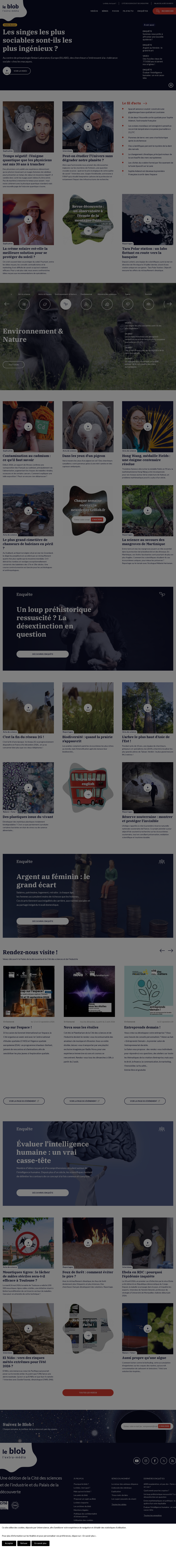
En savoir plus (40, 1543)
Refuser (24, 1543)
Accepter (9, 1543)
